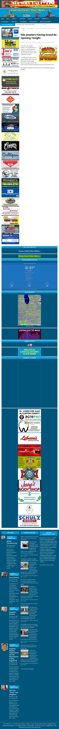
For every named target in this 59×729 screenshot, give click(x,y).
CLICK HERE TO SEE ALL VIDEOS (47, 565)
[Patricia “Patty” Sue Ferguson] (5, 701)
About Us (14, 21)
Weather (30, 18)
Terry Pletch (14, 576)
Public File (37, 725)
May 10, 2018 (26, 42)
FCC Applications (49, 725)
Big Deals (37, 18)
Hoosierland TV (33, 21)
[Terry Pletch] (5, 587)
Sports (14, 18)
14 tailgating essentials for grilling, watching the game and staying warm (29, 559)
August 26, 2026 (11, 545)
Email (44, 724)
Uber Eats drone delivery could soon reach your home (29, 604)
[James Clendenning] (3, 552)
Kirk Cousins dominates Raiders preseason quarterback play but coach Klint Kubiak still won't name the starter (29, 582)
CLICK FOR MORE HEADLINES (27, 669)
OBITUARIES (10, 532)
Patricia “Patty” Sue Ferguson (13, 690)
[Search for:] (49, 24)
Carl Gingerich (34, 42)
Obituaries (22, 18)
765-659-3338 (38, 724)
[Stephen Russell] (5, 623)
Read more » (31, 553)
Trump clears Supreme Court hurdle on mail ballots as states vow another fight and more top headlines (29, 626)
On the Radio (4, 21)
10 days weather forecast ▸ (29, 289)
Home (2, 18)
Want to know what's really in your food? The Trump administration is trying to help (29, 646)
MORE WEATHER (29, 326)
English (45, 1)
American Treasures (45, 21)
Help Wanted (23, 21)
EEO (43, 725)
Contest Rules (30, 725)
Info (7, 18)
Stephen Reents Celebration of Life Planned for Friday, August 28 (14, 653)
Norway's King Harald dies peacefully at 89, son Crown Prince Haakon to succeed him (29, 538)
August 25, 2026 (14, 616)
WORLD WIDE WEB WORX (33, 727)
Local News (42, 42)
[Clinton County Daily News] (29, 13)
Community (45, 18)
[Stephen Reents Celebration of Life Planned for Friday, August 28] (5, 662)
